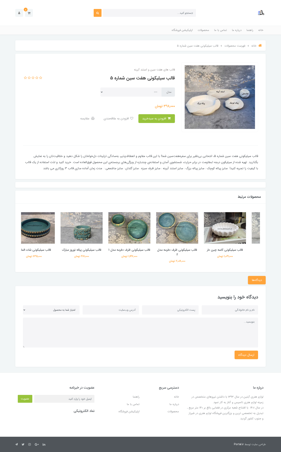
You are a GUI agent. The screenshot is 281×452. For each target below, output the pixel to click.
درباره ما (236, 30)
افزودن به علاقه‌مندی (117, 118)
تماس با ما (220, 30)
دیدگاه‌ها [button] (257, 280)
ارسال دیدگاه (246, 355)
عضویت (25, 399)
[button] (29, 13)
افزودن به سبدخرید (154, 118)
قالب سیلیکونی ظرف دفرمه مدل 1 (141, 249)
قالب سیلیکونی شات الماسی (45, 249)
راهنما (249, 30)
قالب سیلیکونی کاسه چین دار (236, 249)
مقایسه (85, 118)
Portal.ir (239, 444)
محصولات (203, 30)
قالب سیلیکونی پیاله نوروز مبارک (92, 249)
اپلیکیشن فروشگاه (182, 30)
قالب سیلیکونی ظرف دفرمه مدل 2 (188, 252)
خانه (260, 30)
